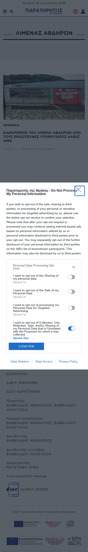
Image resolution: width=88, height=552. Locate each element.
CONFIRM (26, 346)
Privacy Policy (68, 361)
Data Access (44, 361)
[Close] (80, 191)
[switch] (71, 277)
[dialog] (44, 276)
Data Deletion (20, 361)
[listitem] (44, 267)
